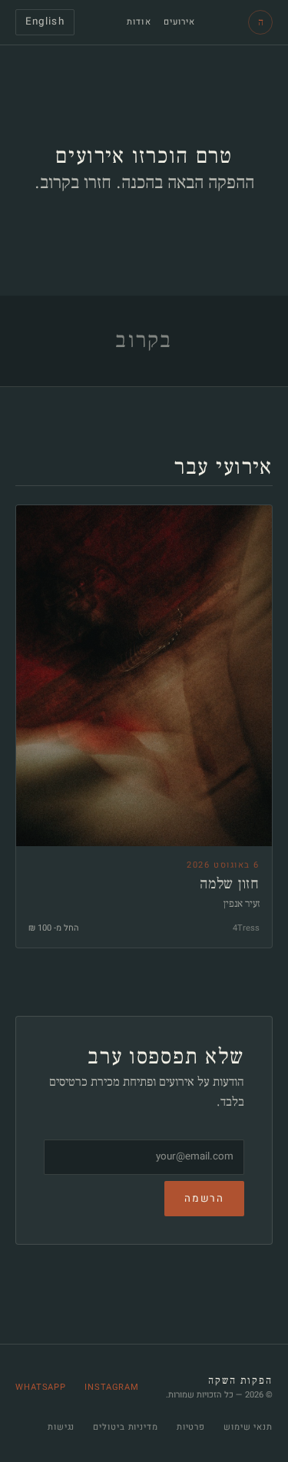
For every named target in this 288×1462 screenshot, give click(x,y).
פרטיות (191, 1427)
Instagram (111, 1387)
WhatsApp (40, 1387)
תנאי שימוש (248, 1427)
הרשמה (203, 1198)
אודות (139, 21)
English (45, 21)
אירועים (180, 21)
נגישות (61, 1427)
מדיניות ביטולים (125, 1427)
